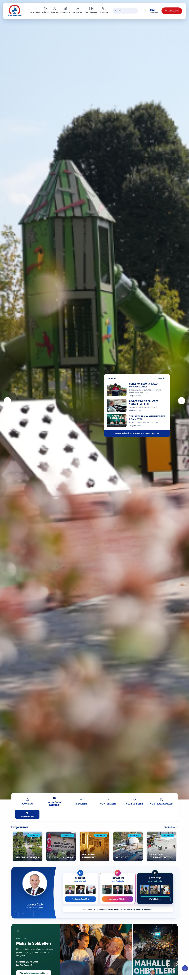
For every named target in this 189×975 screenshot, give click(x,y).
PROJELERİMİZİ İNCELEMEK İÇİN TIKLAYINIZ (135, 433)
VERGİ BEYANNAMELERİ (161, 804)
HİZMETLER (81, 804)
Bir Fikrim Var (27, 816)
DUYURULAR (27, 804)
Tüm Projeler (169, 827)
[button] (7, 400)
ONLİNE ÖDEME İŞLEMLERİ (54, 803)
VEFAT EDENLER (108, 804)
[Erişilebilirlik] (185, 968)
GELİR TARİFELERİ (134, 804)
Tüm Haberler (160, 378)
